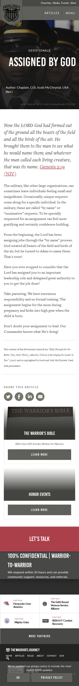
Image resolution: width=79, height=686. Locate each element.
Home (9, 655)
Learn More (39, 454)
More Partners (39, 636)
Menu (70, 13)
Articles (51, 13)
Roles (30, 655)
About (40, 655)
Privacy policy (52, 677)
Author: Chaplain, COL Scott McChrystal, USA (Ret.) (37, 89)
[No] (74, 674)
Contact (52, 655)
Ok (18, 677)
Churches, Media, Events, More (58, 3)
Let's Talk (39, 539)
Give (61, 655)
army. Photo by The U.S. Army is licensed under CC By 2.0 (48, 104)
